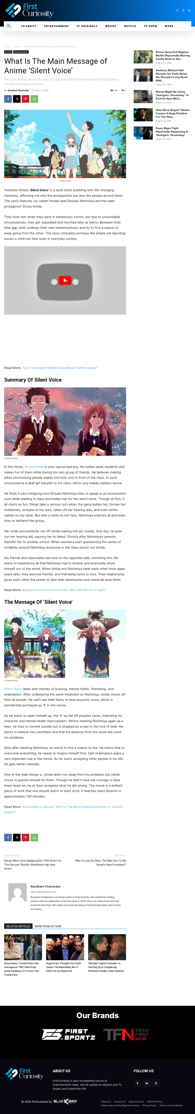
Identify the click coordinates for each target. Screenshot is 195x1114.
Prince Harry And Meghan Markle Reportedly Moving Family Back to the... (173, 55)
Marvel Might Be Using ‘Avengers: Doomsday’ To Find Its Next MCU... (172, 95)
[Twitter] (183, 11)
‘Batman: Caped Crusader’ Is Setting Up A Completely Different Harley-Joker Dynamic (106, 967)
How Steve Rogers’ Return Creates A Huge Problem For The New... (173, 113)
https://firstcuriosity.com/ (43, 892)
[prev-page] (8, 940)
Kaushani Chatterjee (18, 90)
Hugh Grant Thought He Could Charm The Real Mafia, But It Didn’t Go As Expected (63, 967)
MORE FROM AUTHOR (48, 926)
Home (7, 46)
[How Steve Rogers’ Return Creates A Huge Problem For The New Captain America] (143, 114)
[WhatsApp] (34, 99)
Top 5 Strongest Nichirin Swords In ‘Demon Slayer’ (60, 368)
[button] (9, 26)
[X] (17, 99)
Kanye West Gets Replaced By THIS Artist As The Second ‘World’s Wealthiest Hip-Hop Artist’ (32, 864)
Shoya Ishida (34, 467)
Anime (17, 46)
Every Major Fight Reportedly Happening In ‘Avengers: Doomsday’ (172, 132)
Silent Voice (13, 689)
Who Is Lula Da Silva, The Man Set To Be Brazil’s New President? (100, 862)
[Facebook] (177, 11)
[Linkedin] (189, 11)
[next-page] (14, 940)
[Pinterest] (25, 99)
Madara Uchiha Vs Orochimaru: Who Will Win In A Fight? (64, 590)
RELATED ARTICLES (18, 926)
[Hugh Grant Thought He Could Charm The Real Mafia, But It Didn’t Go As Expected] (65, 947)
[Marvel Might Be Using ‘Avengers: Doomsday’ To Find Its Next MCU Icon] (143, 96)
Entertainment (21, 52)
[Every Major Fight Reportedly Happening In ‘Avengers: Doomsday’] (143, 133)
